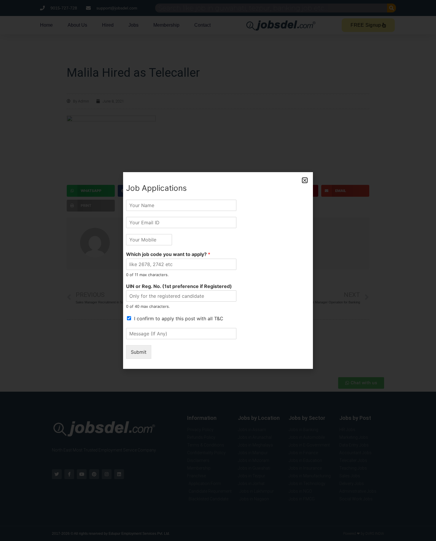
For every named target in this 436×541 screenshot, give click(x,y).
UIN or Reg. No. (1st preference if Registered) (179, 286)
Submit (139, 352)
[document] (218, 270)
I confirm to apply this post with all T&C (178, 318)
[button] (305, 180)
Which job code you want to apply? (168, 254)
